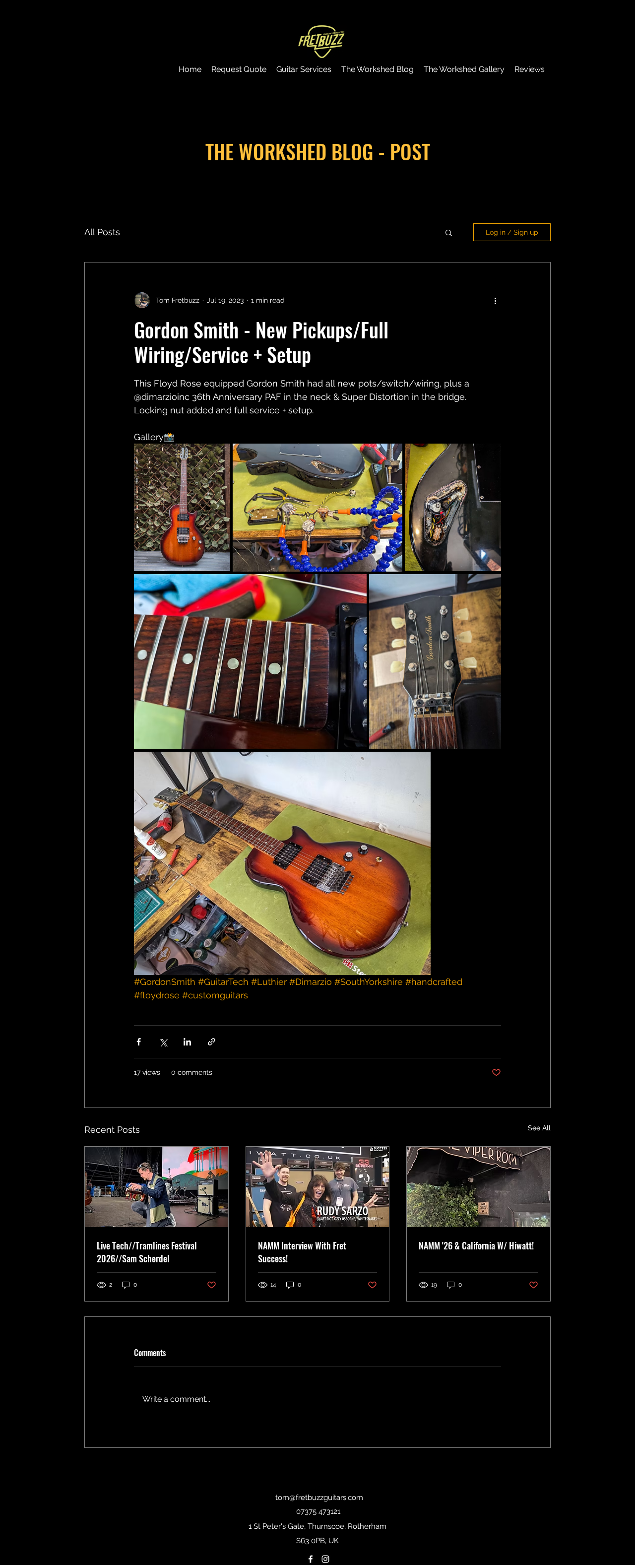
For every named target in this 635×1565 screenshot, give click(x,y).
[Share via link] (211, 1041)
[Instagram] (325, 1559)
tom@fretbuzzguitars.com (319, 1497)
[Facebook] (311, 1559)
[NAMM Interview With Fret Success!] (317, 1187)
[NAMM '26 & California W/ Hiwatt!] (478, 1187)
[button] (448, 232)
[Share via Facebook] (138, 1041)
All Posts (102, 232)
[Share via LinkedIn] (187, 1041)
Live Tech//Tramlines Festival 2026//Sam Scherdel (147, 1252)
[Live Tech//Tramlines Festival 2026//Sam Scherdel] (156, 1187)
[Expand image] (182, 508)
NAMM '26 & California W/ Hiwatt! (476, 1245)
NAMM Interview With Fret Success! (302, 1252)
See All (539, 1128)
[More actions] (495, 300)
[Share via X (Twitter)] (163, 1041)
